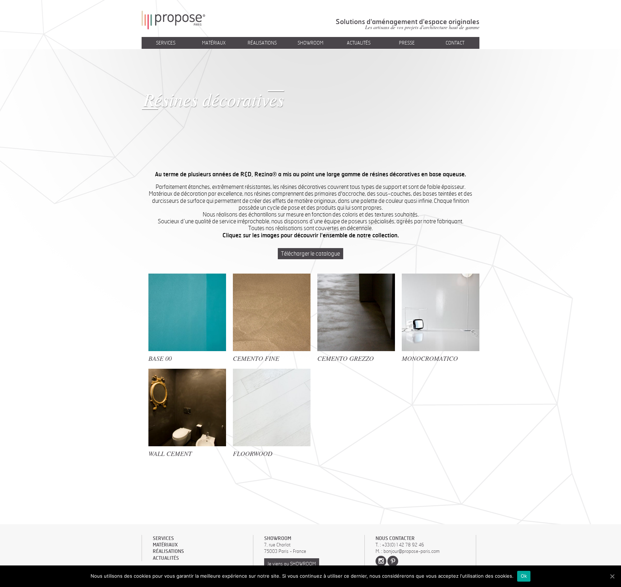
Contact (455, 43)
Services (165, 43)
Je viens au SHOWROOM (291, 564)
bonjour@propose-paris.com (411, 551)
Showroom (310, 43)
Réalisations (262, 43)
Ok (524, 576)
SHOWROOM (277, 538)
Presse (407, 43)
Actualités (359, 43)
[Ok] (612, 576)
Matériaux (214, 43)
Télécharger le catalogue (310, 253)
